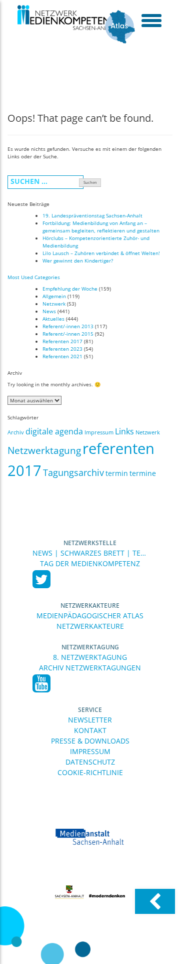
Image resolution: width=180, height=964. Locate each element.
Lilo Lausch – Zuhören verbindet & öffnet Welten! (101, 253)
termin (117, 473)
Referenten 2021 (62, 356)
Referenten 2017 (62, 341)
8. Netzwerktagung (90, 657)
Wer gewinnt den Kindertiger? (77, 260)
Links (124, 431)
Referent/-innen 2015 (68, 333)
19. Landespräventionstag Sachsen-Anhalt (92, 215)
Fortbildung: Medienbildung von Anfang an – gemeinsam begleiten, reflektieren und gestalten (101, 226)
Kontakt (90, 730)
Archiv (16, 432)
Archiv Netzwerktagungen (90, 667)
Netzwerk (54, 303)
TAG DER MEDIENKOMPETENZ (90, 563)
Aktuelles (53, 318)
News (49, 311)
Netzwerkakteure (90, 605)
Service (90, 709)
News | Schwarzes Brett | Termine (90, 553)
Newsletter (90, 720)
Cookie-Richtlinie (90, 772)
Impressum (99, 432)
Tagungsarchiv (73, 472)
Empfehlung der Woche (70, 288)
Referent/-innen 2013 (68, 326)
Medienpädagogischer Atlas (90, 615)
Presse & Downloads (90, 741)
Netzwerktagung (44, 450)
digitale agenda (54, 431)
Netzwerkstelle (90, 543)
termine (143, 473)
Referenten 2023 (62, 348)
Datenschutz (90, 762)
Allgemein (54, 296)
